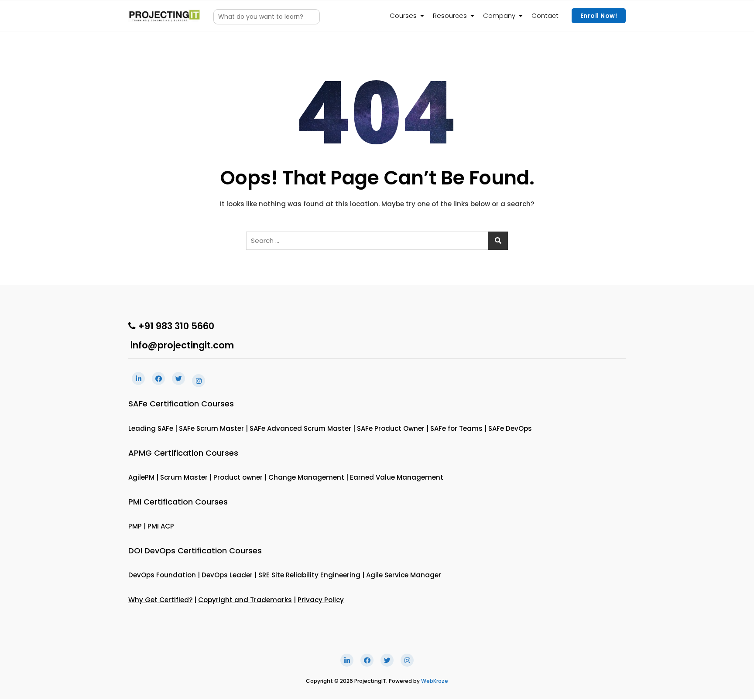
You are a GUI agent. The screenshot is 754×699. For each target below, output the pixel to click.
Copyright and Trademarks (245, 599)
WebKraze (434, 681)
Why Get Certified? (160, 599)
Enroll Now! (598, 15)
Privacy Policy (321, 599)
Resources (450, 15)
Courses (403, 15)
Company (499, 15)
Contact (545, 15)
